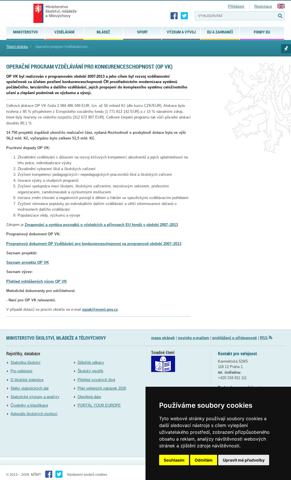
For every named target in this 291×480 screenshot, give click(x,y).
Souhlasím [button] (174, 460)
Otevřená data (89, 397)
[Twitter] (184, 16)
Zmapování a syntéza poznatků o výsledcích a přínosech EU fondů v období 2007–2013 (101, 225)
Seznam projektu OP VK (27, 262)
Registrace (263, 6)
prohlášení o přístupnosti (234, 338)
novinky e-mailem (193, 338)
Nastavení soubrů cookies (87, 474)
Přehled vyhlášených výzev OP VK (36, 281)
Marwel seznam (286, 48)
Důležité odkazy (91, 362)
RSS (264, 338)
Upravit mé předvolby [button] (244, 460)
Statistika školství (25, 362)
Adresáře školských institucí (34, 414)
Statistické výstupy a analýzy (35, 397)
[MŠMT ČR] (55, 13)
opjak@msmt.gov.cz (100, 309)
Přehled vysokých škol (96, 380)
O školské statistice (27, 380)
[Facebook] (174, 16)
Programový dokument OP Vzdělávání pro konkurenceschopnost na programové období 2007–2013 (93, 244)
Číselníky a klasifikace (29, 405)
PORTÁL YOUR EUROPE (99, 405)
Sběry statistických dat (30, 388)
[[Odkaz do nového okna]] (163, 371)
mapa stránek (163, 338)
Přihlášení (236, 6)
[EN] (281, 7)
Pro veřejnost (21, 371)
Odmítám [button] (204, 460)
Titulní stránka (17, 47)
